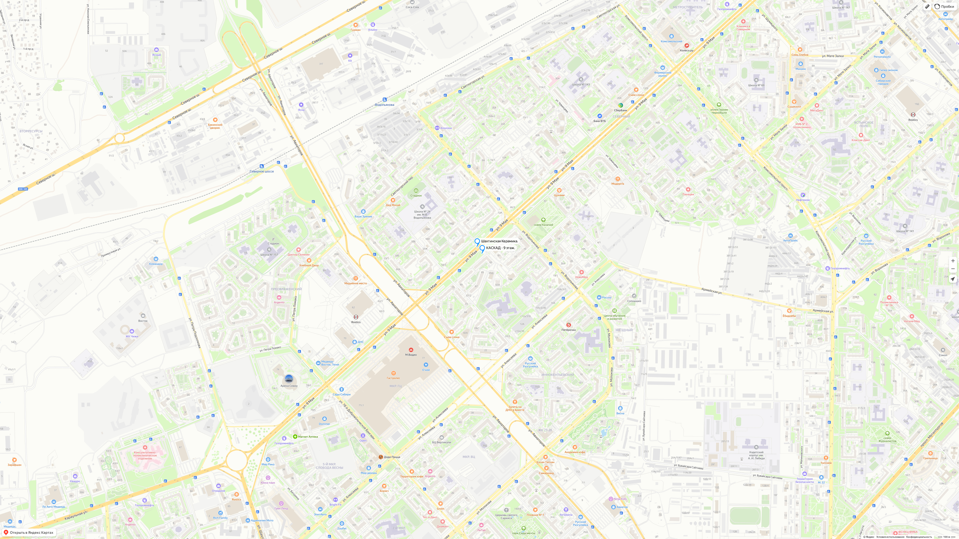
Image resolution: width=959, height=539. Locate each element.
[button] (927, 6)
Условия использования (890, 537)
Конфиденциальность (919, 537)
